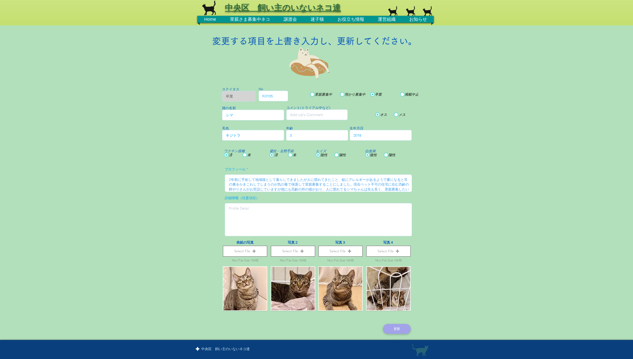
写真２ (293, 242)
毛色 (225, 128)
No (261, 89)
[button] (245, 251)
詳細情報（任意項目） (242, 198)
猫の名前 (229, 108)
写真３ (340, 242)
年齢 (289, 128)
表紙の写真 (245, 242)
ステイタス (230, 89)
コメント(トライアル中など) (308, 107)
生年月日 (356, 128)
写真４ (388, 242)
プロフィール (235, 169)
